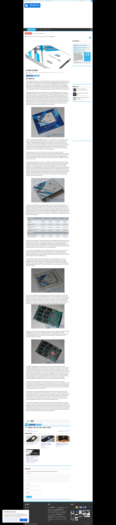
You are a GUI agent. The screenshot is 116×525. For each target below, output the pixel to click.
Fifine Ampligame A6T (82, 89)
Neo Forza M (35, 33)
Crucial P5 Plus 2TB (31, 443)
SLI (49, 519)
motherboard (50, 514)
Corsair (52, 509)
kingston (63, 512)
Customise (8, 519)
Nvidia (59, 514)
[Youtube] (83, 1)
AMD (52, 507)
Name (28, 484)
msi (53, 514)
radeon (61, 516)
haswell (65, 511)
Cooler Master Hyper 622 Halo (82, 94)
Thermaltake (57, 519)
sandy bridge (57, 517)
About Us (36, 1)
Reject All (15, 519)
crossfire (56, 509)
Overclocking (57, 516)
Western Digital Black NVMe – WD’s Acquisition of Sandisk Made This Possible (32, 459)
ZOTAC (49, 520)
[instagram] (84, 1)
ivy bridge (55, 512)
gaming (60, 509)
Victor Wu (29, 72)
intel (52, 512)
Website (28, 492)
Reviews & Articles (34, 36)
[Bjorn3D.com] (32, 5)
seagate (65, 517)
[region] (15, 516)
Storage (61, 72)
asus (60, 507)
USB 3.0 (61, 519)
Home (27, 36)
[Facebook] (79, 507)
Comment (28, 473)
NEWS (38, 29)
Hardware (41, 36)
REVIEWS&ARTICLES (31, 29)
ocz (34, 427)
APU (58, 507)
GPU (61, 511)
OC (62, 514)
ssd (37, 427)
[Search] (92, 1)
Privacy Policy (41, 1)
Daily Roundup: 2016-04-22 (32, 431)
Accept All (23, 519)
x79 (63, 519)
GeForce (50, 511)
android (55, 507)
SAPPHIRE (61, 517)
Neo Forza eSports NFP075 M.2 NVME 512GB (46, 444)
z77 (64, 519)
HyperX (49, 512)
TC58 (40, 427)
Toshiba (44, 427)
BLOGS (41, 29)
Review (49, 517)
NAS (55, 514)
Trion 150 (49, 427)
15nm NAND (30, 427)
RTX (54, 517)
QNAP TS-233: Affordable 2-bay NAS (83, 98)
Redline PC (27, 507)
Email (27, 488)
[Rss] (79, 1)
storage (53, 519)
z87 (66, 519)
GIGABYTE (56, 511)
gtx (62, 511)
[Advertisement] (70, 6)
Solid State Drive (56, 72)
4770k (49, 507)
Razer (64, 516)
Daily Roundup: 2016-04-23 (63, 431)
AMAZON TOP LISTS (47, 29)
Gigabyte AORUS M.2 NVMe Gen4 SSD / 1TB (62, 443)
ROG (52, 517)
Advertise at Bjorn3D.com (49, 1)
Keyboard (59, 512)
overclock (51, 516)
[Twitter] (82, 1)
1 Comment (29, 73)
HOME (25, 29)
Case (63, 507)
